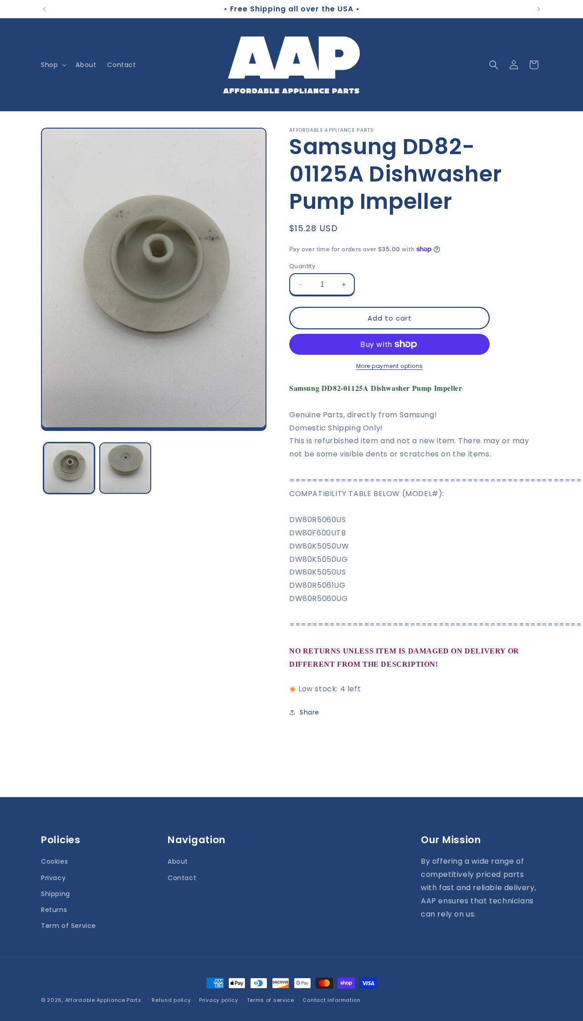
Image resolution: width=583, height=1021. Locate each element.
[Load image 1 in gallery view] (69, 468)
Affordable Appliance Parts (103, 1000)
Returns (54, 909)
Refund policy (171, 999)
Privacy (53, 877)
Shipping (55, 893)
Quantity (302, 266)
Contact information (331, 999)
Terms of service (270, 999)
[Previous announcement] (44, 9)
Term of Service (68, 925)
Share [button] (309, 712)
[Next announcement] (539, 9)
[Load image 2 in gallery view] (125, 468)
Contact (182, 877)
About (178, 861)
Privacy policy (218, 999)
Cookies (54, 861)
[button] (53, 64)
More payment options (389, 366)
